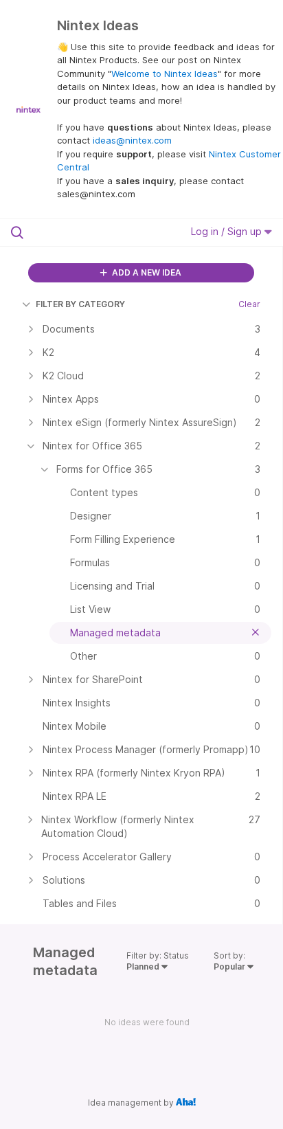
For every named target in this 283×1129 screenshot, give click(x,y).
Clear (249, 304)
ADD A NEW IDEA (145, 272)
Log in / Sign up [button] (227, 231)
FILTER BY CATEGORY (80, 304)
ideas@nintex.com (132, 140)
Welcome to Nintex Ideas (164, 73)
